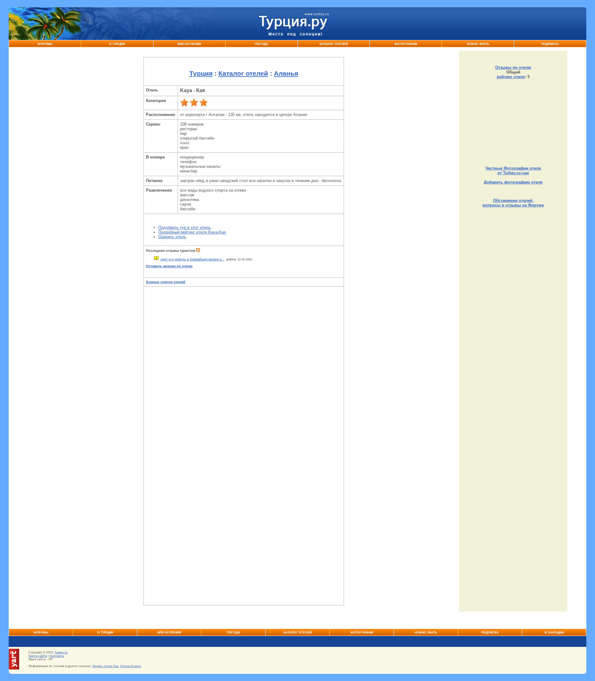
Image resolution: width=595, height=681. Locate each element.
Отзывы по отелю (513, 67)
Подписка (550, 44)
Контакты (57, 655)
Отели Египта (130, 666)
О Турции (117, 44)
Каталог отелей (243, 73)
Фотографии (405, 44)
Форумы (44, 44)
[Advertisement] (513, 122)
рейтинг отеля (511, 76)
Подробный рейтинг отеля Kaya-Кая (192, 232)
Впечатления (189, 44)
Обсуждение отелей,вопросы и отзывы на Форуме (513, 202)
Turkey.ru (61, 652)
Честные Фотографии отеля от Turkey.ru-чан (513, 170)
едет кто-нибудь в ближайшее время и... (192, 259)
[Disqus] (243, 366)
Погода (261, 44)
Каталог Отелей (334, 44)
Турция (201, 73)
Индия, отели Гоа (105, 666)
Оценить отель (172, 236)
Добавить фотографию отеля (513, 182)
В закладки (554, 632)
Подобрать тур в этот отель (184, 227)
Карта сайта (38, 655)
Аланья (286, 73)
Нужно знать (478, 44)
